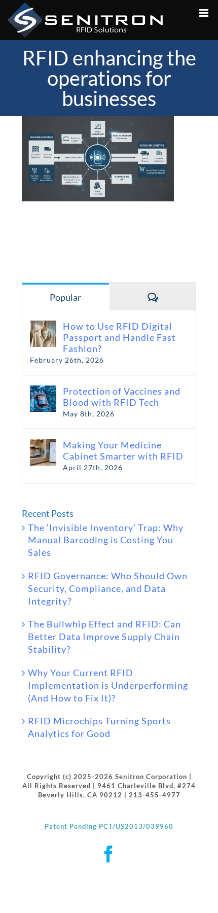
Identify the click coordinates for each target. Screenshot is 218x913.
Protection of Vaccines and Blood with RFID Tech (121, 396)
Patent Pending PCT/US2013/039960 (109, 826)
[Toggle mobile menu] (204, 13)
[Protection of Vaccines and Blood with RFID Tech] (43, 391)
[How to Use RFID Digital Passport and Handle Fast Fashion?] (43, 326)
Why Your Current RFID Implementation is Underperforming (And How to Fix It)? (108, 685)
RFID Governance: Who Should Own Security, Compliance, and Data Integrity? (108, 588)
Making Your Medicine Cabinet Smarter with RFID (123, 450)
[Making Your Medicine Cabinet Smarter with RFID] (43, 445)
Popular (65, 297)
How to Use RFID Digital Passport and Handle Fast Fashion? (119, 337)
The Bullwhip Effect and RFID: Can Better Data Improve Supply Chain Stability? (104, 636)
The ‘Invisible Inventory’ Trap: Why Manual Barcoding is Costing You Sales (106, 540)
